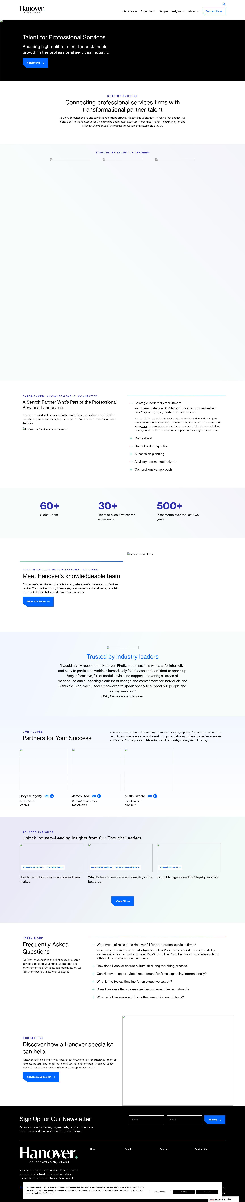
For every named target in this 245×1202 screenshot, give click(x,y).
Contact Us (212, 11)
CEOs (144, 426)
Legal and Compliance (79, 419)
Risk (84, 125)
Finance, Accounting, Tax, (166, 121)
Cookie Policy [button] (106, 1190)
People (163, 11)
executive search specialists (52, 584)
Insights (176, 11)
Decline (183, 1192)
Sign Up (213, 1119)
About (192, 11)
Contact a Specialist (39, 1077)
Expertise (146, 11)
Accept (207, 1192)
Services (128, 11)
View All (121, 901)
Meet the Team (36, 601)
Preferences (160, 1192)
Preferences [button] (48, 1193)
